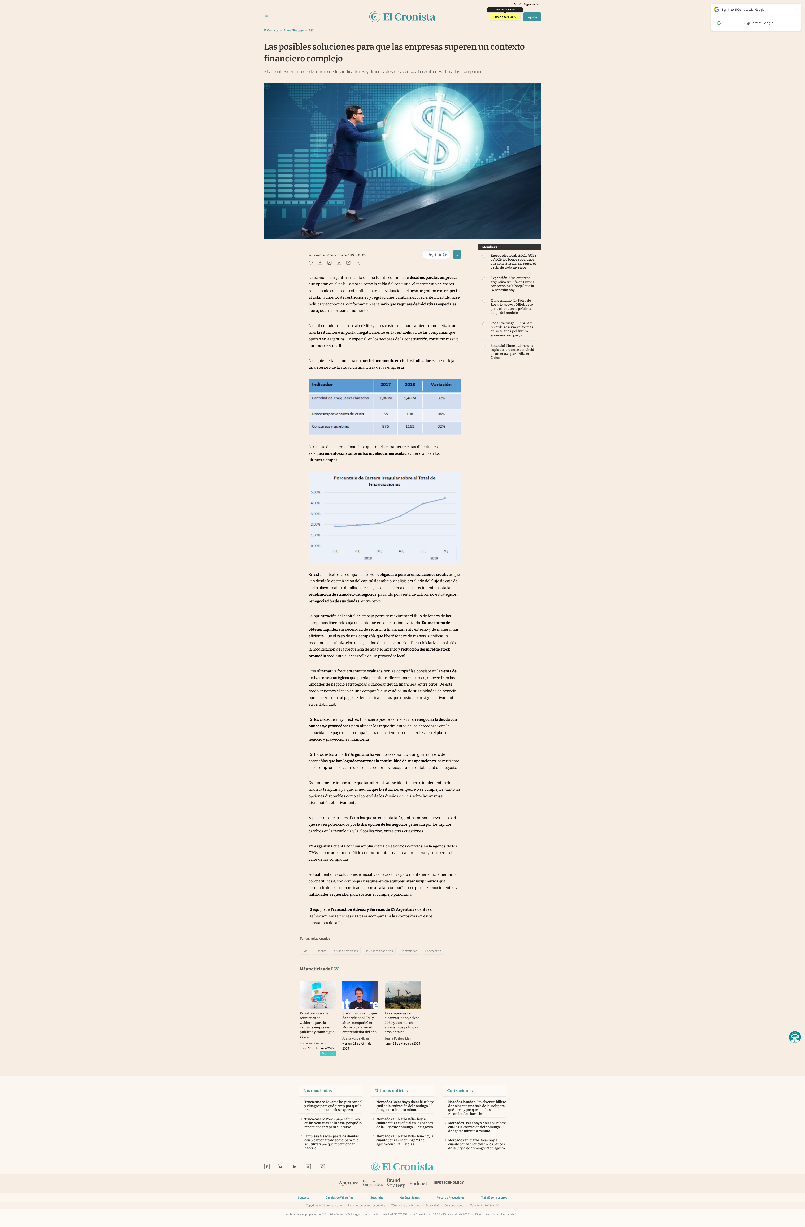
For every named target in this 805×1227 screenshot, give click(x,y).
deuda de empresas (346, 950)
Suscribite (376, 1197)
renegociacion (408, 950)
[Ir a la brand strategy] (402, 16)
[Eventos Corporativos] (373, 1184)
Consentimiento (454, 1205)
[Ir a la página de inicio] (402, 1167)
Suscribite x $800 (505, 16)
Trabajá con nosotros (494, 1197)
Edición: (524, 4)
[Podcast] (418, 1184)
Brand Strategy (294, 30)
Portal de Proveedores (450, 1197)
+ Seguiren (438, 255)
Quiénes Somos (410, 1197)
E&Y (311, 30)
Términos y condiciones (405, 1205)
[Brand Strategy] (396, 1184)
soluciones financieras (379, 950)
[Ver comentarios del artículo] (358, 263)
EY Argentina (433, 950)
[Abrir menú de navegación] (266, 16)
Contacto (303, 1197)
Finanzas (320, 950)
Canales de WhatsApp (340, 1197)
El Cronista (271, 30)
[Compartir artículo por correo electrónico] (348, 263)
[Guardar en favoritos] (457, 254)
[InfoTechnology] (449, 1184)
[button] (795, 1037)
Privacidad (432, 1205)
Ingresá (532, 17)
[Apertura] (349, 1184)
